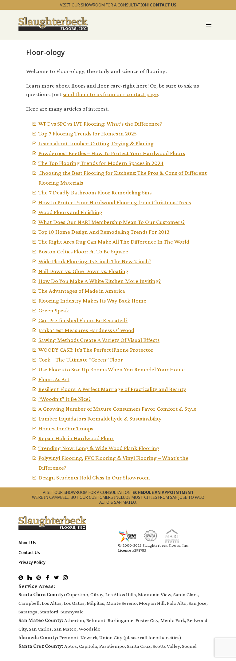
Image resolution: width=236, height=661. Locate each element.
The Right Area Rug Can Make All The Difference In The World (113, 241)
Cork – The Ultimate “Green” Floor (80, 359)
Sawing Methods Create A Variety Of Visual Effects (98, 340)
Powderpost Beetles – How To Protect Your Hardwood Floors (111, 153)
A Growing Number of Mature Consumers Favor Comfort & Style (117, 408)
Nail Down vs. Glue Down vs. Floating (83, 271)
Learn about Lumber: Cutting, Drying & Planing (96, 143)
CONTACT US (163, 5)
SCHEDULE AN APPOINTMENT (163, 492)
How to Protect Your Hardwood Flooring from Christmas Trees (114, 202)
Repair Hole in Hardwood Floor (76, 438)
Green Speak (53, 310)
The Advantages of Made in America (81, 290)
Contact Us (29, 552)
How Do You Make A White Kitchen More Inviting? (99, 281)
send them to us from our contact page (110, 94)
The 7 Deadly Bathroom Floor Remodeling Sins (94, 192)
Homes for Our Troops (65, 428)
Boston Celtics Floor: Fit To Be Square (83, 251)
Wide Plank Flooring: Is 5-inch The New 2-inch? (94, 261)
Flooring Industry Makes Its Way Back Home (92, 300)
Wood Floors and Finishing (70, 212)
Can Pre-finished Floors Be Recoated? (83, 320)
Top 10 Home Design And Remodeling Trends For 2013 (104, 232)
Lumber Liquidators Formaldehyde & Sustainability (100, 418)
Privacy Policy (31, 562)
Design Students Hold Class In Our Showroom (94, 477)
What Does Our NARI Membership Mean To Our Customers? (111, 222)
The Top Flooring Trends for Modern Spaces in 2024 (100, 163)
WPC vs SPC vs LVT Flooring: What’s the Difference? (100, 123)
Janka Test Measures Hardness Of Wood (86, 330)
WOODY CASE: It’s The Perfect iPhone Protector (95, 349)
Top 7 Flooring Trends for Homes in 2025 (87, 133)
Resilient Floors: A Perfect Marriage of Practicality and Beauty (112, 389)
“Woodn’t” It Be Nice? (64, 399)
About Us (27, 543)
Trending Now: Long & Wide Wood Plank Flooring (98, 448)
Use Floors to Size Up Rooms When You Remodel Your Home (111, 369)
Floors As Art (53, 379)
